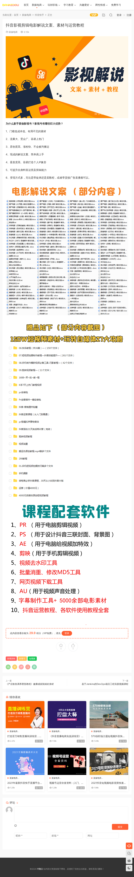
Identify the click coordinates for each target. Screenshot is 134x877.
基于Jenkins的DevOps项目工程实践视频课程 (105, 684)
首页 (26, 4)
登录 (67, 633)
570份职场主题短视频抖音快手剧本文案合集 (108, 736)
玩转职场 (53, 4)
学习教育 (68, 4)
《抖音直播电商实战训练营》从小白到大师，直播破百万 (66, 736)
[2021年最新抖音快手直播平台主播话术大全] (25, 761)
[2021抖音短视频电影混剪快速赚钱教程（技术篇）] (109, 761)
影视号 (22, 658)
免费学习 (116, 4)
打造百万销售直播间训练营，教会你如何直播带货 (24, 736)
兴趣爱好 (84, 4)
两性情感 (100, 4)
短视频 (32, 658)
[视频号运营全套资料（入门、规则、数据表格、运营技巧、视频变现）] (67, 761)
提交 (120, 826)
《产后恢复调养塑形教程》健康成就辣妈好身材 (30, 684)
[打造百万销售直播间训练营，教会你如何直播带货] (25, 714)
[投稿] (103, 14)
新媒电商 (37, 4)
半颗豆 (10, 5)
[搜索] (110, 14)
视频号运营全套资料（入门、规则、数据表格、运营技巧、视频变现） (66, 783)
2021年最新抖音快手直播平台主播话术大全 (24, 783)
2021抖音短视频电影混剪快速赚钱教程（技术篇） (108, 783)
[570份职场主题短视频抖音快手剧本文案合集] (109, 714)
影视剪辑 (11, 658)
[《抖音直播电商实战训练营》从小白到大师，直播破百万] (67, 714)
